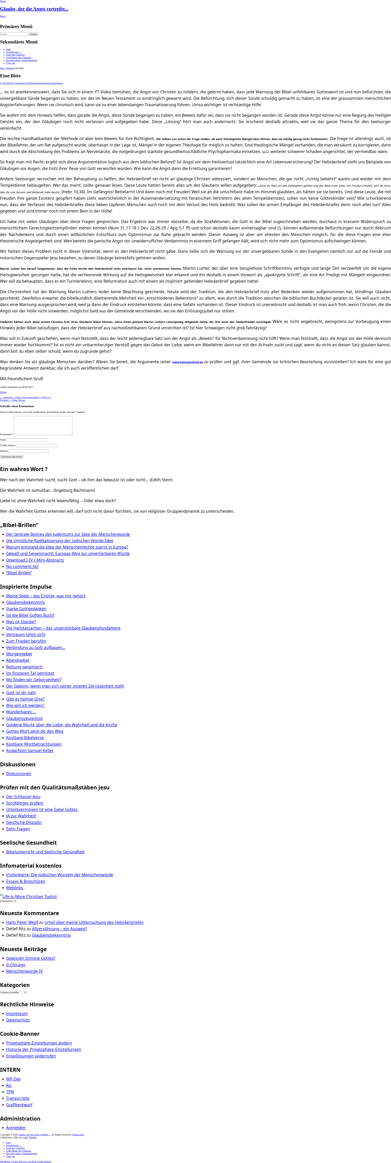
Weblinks (14, 887)
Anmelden (16, 1127)
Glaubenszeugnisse (24, 718)
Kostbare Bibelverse (25, 737)
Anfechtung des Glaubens (18, 57)
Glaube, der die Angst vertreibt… (34, 1134)
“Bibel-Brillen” (19, 573)
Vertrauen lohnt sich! (26, 634)
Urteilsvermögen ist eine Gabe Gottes (42, 809)
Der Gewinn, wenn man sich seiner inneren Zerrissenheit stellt (65, 686)
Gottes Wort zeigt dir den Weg (34, 731)
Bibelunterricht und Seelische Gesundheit (45, 852)
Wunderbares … (14, 52)
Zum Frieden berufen (26, 641)
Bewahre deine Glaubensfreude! (21, 60)
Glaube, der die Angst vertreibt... (34, 8)
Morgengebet (19, 654)
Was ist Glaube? (21, 621)
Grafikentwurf (19, 1104)
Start (8, 49)
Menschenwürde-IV (24, 971)
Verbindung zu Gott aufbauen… (35, 647)
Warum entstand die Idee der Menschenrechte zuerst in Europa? (67, 547)
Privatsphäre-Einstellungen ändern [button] (39, 1043)
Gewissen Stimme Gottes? (30, 958)
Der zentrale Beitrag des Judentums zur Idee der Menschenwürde (68, 534)
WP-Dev (13, 1079)
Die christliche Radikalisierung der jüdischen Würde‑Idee (59, 540)
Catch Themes (30, 1137)
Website (4, 451)
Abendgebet (17, 660)
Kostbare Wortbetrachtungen (34, 744)
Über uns (10, 63)
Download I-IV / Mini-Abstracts (35, 560)
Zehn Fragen (18, 829)
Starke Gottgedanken (26, 608)
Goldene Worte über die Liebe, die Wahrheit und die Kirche (61, 724)
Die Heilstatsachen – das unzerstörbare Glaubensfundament (63, 628)
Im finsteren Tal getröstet (30, 673)
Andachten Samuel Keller (30, 750)
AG (8, 1085)
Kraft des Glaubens (15, 55)
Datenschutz (18, 1020)
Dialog (10, 68)
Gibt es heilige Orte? (25, 699)
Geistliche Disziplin (24, 822)
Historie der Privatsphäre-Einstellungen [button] (43, 1049)
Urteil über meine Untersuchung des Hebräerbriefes (94, 922)
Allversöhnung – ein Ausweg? (59, 928)
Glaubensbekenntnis (25, 602)
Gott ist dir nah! (21, 692)
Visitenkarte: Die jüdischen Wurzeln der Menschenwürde (59, 874)
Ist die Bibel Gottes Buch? (30, 615)
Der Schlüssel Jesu (23, 796)
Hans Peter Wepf (22, 922)
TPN (10, 1092)
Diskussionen (18, 773)
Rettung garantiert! (24, 667)
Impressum (17, 1013)
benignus (35, 83)
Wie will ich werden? (25, 705)
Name (3, 439)
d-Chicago (15, 964)
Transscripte (17, 1098)
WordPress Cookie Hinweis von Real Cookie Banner (25, 1161)
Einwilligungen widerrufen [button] (31, 1056)
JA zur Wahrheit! (21, 816)
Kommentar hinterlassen (51, 83)
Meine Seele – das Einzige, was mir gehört (46, 596)
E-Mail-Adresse (7, 445)
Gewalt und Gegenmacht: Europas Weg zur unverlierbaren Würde (68, 553)
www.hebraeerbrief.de (187, 362)
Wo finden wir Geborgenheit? (33, 679)
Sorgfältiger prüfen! (24, 803)
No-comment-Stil (22, 566)
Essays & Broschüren (25, 881)
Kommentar (6, 434)
